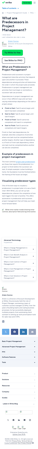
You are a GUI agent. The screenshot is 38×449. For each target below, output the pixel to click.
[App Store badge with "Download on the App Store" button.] (12, 412)
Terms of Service (27, 441)
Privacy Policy (16, 441)
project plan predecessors (25, 162)
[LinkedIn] (19, 420)
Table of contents (9, 8)
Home (3, 13)
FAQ (31, 13)
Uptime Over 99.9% (19, 434)
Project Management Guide (17, 13)
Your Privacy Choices (24, 443)
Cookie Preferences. (10, 443)
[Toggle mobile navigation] (35, 3)
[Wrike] (7, 2)
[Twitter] (8, 420)
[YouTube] (24, 420)
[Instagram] (30, 420)
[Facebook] (13, 420)
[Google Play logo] (26, 412)
